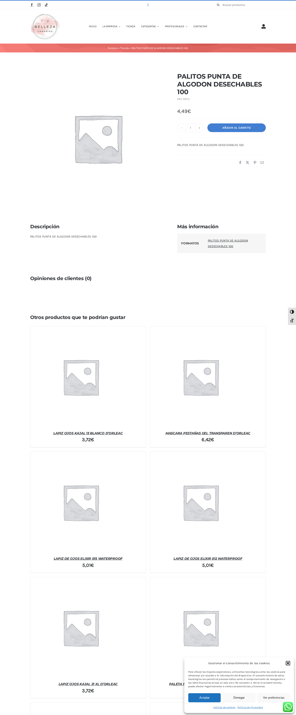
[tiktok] (46, 4)
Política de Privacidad (250, 707)
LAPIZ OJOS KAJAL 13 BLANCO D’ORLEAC (88, 433)
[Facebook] (240, 163)
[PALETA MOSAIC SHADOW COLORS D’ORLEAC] (200, 627)
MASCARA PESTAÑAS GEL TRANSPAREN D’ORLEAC (208, 433)
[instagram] (39, 4)
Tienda (124, 48)
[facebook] (31, 4)
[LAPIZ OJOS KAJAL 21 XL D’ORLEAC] (80, 627)
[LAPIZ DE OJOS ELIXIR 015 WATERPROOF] (80, 502)
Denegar (239, 697)
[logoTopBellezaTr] (45, 15)
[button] (288, 663)
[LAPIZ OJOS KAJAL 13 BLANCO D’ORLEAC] (80, 376)
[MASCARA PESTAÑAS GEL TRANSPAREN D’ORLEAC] (200, 376)
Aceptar (204, 697)
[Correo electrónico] (262, 163)
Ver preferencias (274, 697)
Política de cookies (224, 707)
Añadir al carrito (237, 127)
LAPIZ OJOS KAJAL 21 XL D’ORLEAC (88, 684)
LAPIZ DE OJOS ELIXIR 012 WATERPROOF (208, 559)
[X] (247, 163)
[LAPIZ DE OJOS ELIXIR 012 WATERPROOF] (200, 502)
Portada (112, 48)
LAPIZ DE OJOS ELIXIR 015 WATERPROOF (88, 559)
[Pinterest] (255, 163)
